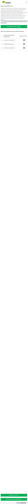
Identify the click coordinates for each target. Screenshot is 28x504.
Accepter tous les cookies (14, 26)
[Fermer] (26, 2)
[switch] (24, 40)
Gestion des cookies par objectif (14, 499)
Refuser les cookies (13, 495)
